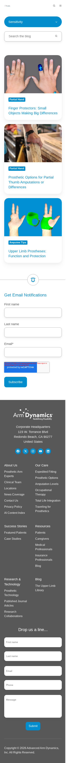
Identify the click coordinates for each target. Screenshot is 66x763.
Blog (38, 565)
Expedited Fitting (45, 471)
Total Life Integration (47, 500)
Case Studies (12, 538)
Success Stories (15, 526)
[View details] (18, 451)
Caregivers (42, 538)
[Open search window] (54, 5)
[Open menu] (60, 5)
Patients (40, 532)
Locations (10, 488)
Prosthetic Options (46, 477)
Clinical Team (12, 482)
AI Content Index (14, 512)
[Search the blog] (56, 36)
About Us (10, 465)
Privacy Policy (13, 506)
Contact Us (11, 500)
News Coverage (14, 494)
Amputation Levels (46, 483)
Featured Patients (15, 532)
